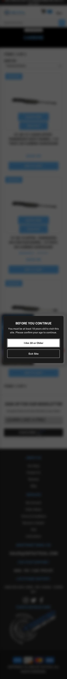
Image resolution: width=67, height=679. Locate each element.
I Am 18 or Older (33, 343)
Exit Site (34, 353)
